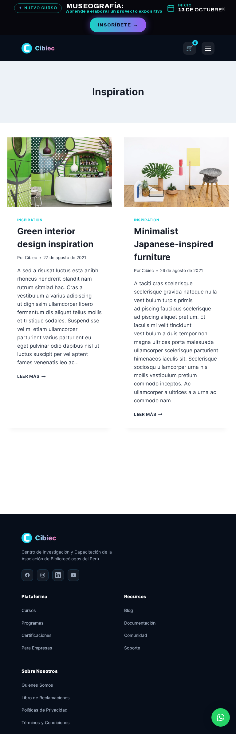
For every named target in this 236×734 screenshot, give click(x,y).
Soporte (132, 647)
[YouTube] (73, 575)
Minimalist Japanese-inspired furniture (173, 244)
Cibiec (31, 257)
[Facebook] (27, 575)
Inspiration (30, 220)
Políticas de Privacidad (45, 709)
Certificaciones (37, 635)
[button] (220, 717)
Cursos (29, 610)
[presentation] (59, 172)
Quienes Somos (37, 685)
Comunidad (135, 635)
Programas (33, 622)
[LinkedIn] (58, 575)
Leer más (31, 376)
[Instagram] (43, 575)
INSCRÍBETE (118, 24)
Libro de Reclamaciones (46, 697)
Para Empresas (37, 647)
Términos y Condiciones (46, 722)
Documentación (139, 622)
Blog (128, 610)
